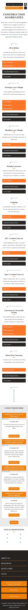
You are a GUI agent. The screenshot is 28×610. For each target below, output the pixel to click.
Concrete (14, 390)
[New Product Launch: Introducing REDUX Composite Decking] (5, 445)
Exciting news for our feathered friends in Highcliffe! (14, 494)
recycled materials (13, 34)
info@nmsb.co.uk (14, 596)
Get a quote (7, 76)
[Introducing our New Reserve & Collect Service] (5, 418)
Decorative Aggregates (14, 386)
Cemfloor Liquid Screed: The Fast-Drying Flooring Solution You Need (14, 468)
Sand (14, 388)
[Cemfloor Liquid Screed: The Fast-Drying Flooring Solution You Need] (6, 471)
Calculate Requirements (11, 71)
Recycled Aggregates (14, 392)
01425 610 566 (14, 590)
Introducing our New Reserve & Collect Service (14, 415)
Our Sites (14, 398)
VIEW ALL (14, 522)
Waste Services (14, 400)
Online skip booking (12, 8)
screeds (8, 54)
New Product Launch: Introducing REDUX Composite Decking (14, 441)
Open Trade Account (14, 4)
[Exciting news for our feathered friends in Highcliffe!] (13, 497)
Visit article (14, 436)
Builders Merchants (14, 396)
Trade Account (14, 394)
